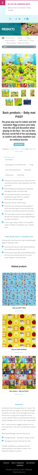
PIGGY (21, 151)
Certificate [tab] (20, 175)
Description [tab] (9, 160)
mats (16, 151)
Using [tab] (31, 165)
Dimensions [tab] (9, 175)
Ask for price (19, 144)
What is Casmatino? (17, 463)
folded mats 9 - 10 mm (26, 40)
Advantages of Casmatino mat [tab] (15, 165)
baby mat (32, 149)
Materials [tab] (27, 170)
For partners (30, 463)
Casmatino (19, 465)
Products (28, 38)
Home (20, 38)
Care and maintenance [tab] (13, 170)
